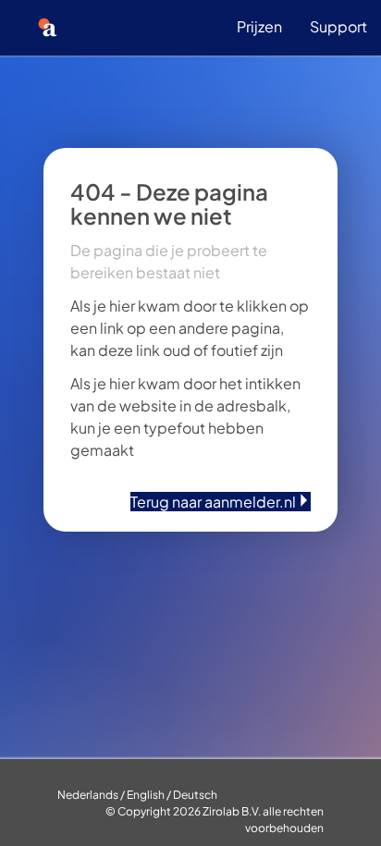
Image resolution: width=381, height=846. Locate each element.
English (146, 795)
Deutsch (195, 795)
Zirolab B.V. (232, 811)
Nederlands (87, 795)
